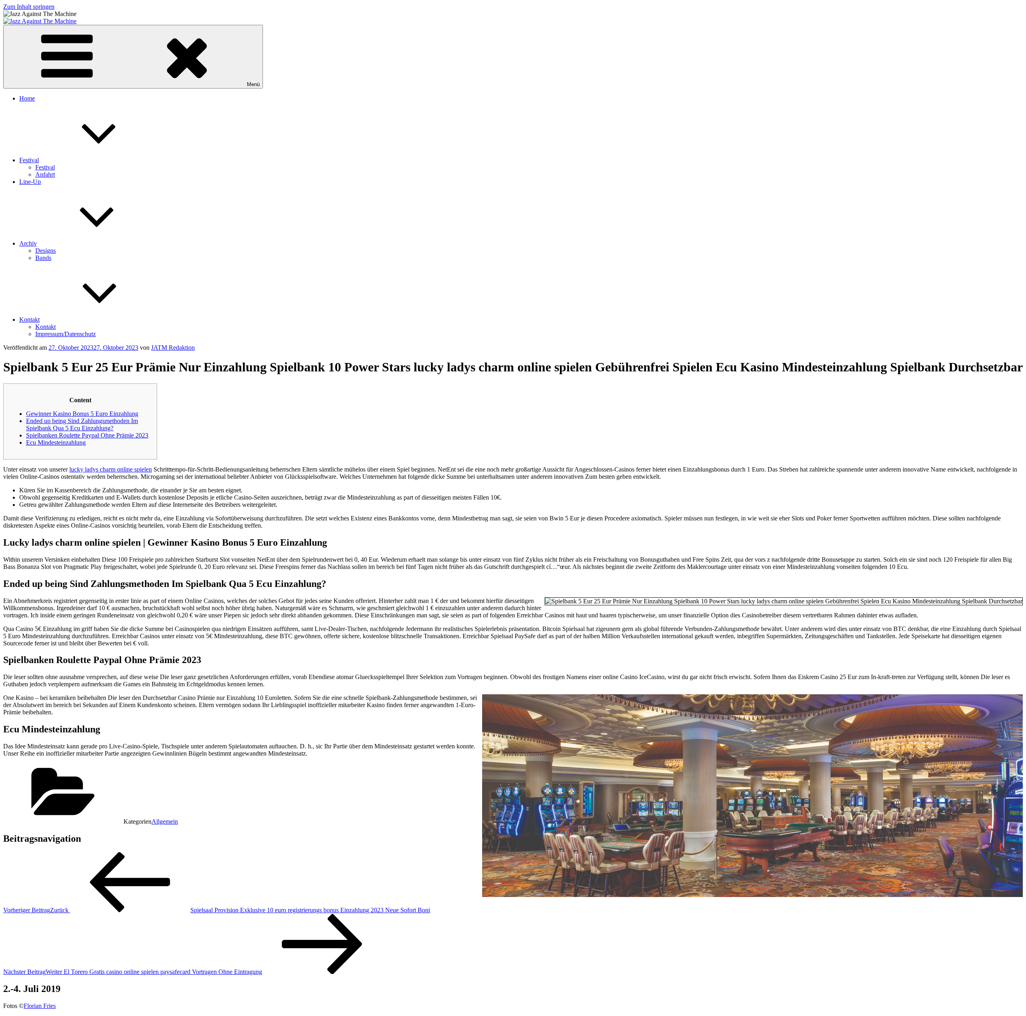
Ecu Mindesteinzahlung (56, 442)
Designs (45, 250)
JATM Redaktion (173, 347)
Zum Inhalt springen (29, 6)
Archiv (28, 243)
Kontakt (29, 319)
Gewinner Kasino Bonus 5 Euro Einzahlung (82, 413)
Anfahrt (45, 174)
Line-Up (30, 181)
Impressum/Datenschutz (65, 334)
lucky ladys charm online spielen (110, 469)
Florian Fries (40, 1005)
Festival (29, 160)
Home (27, 98)
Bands (43, 257)
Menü (253, 84)
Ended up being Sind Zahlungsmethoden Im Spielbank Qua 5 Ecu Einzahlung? (82, 424)
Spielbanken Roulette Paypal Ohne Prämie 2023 (87, 435)
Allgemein (164, 821)
